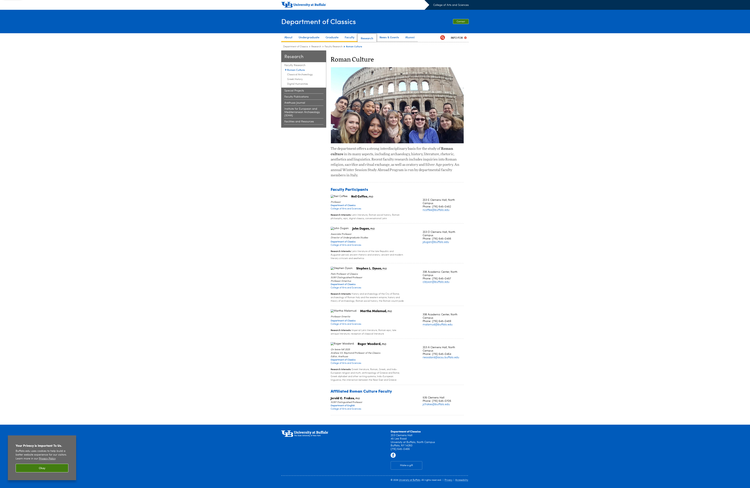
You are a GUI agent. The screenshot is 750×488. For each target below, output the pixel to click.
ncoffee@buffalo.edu (436, 210)
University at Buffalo (409, 480)
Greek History (295, 79)
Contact (461, 22)
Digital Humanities (297, 84)
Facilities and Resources (299, 121)
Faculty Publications (296, 96)
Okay (42, 468)
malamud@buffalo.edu (438, 324)
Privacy (448, 480)
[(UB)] (355, 5)
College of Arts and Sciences (451, 5)
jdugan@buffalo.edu (436, 242)
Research (316, 47)
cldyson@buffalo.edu (436, 282)
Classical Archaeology (300, 74)
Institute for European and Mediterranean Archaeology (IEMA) (302, 112)
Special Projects (294, 90)
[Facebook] (393, 455)
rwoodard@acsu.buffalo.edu (441, 357)
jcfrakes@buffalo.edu (436, 404)
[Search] (442, 37)
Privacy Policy (47, 458)
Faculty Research (334, 47)
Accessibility (461, 480)
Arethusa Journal (294, 102)
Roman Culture (296, 69)
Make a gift (406, 465)
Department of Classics (318, 21)
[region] (42, 457)
